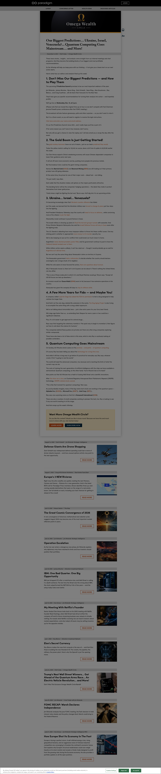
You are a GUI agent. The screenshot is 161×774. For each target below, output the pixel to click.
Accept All (136, 770)
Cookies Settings (111, 770)
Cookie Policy (50, 772)
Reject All (124, 770)
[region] (80, 770)
